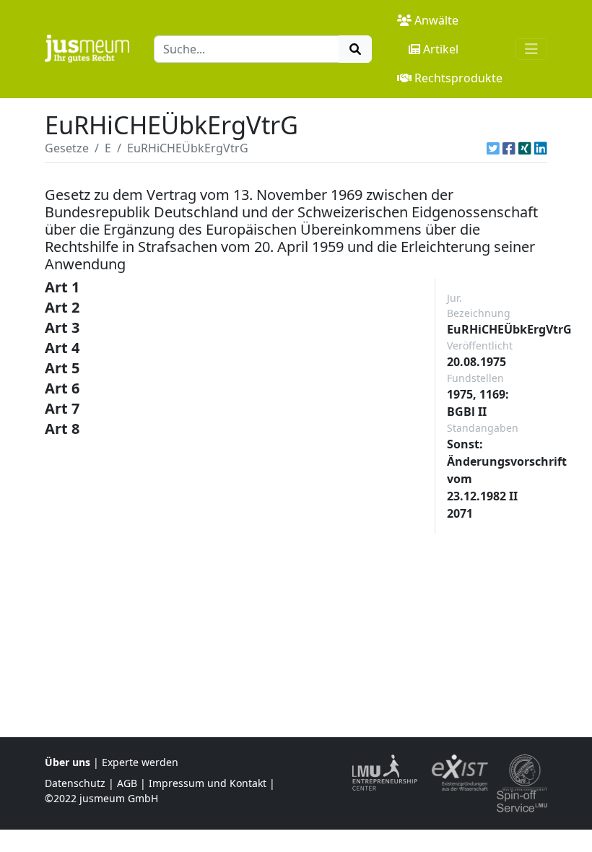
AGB (127, 783)
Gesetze (67, 148)
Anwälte (436, 20)
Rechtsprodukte (458, 78)
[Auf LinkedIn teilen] (540, 148)
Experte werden (140, 762)
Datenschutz (75, 783)
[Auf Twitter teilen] (493, 148)
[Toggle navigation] (531, 49)
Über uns (67, 762)
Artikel (440, 49)
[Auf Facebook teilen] (508, 148)
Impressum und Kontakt (207, 783)
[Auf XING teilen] (524, 148)
